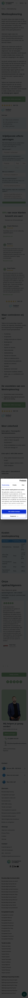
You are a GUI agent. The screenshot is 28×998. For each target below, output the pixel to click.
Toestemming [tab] (5, 485)
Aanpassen (13, 516)
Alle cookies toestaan (14, 511)
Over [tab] (23, 485)
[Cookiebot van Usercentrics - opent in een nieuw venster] (19, 481)
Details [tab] (14, 485)
